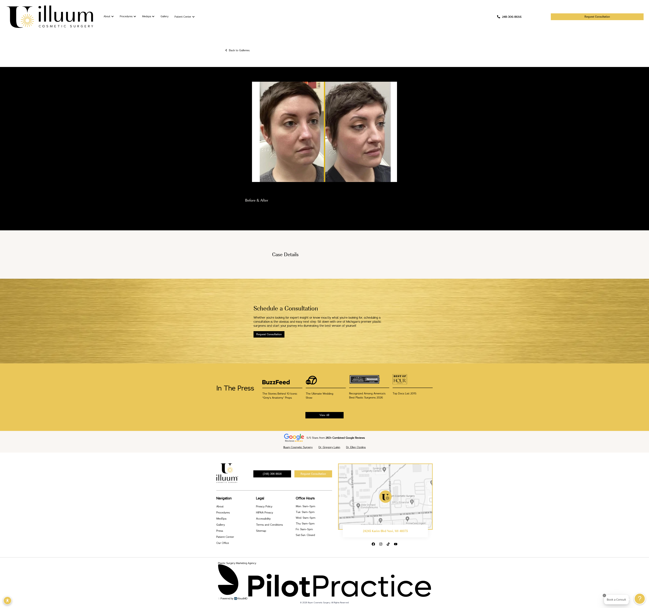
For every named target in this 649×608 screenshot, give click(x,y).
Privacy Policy (264, 506)
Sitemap (261, 530)
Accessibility (263, 518)
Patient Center (225, 536)
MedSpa (221, 518)
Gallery (220, 524)
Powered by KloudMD (234, 598)
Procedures (223, 512)
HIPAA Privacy (264, 512)
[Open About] (112, 16)
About (220, 506)
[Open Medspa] (153, 16)
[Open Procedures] (135, 16)
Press (219, 530)
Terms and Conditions (269, 524)
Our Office (222, 543)
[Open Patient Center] (193, 17)
